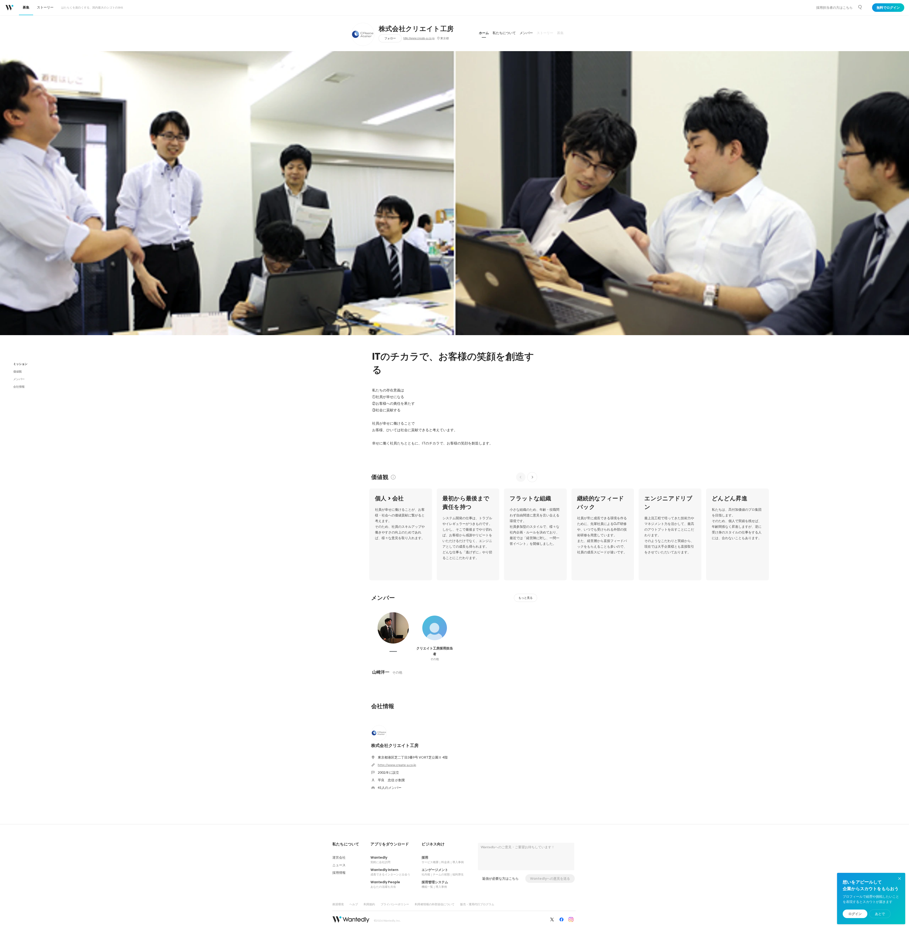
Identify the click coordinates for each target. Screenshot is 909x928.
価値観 (17, 371)
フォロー (390, 38)
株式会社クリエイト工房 (416, 29)
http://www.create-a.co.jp (419, 38)
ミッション (20, 364)
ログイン (855, 913)
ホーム (484, 33)
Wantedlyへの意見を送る (550, 878)
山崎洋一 (380, 672)
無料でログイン (888, 7)
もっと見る (525, 598)
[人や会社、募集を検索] (860, 7)
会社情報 (19, 387)
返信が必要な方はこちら (500, 878)
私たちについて (504, 33)
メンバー (526, 33)
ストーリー (545, 33)
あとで (880, 913)
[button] (345, 844)
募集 (560, 33)
